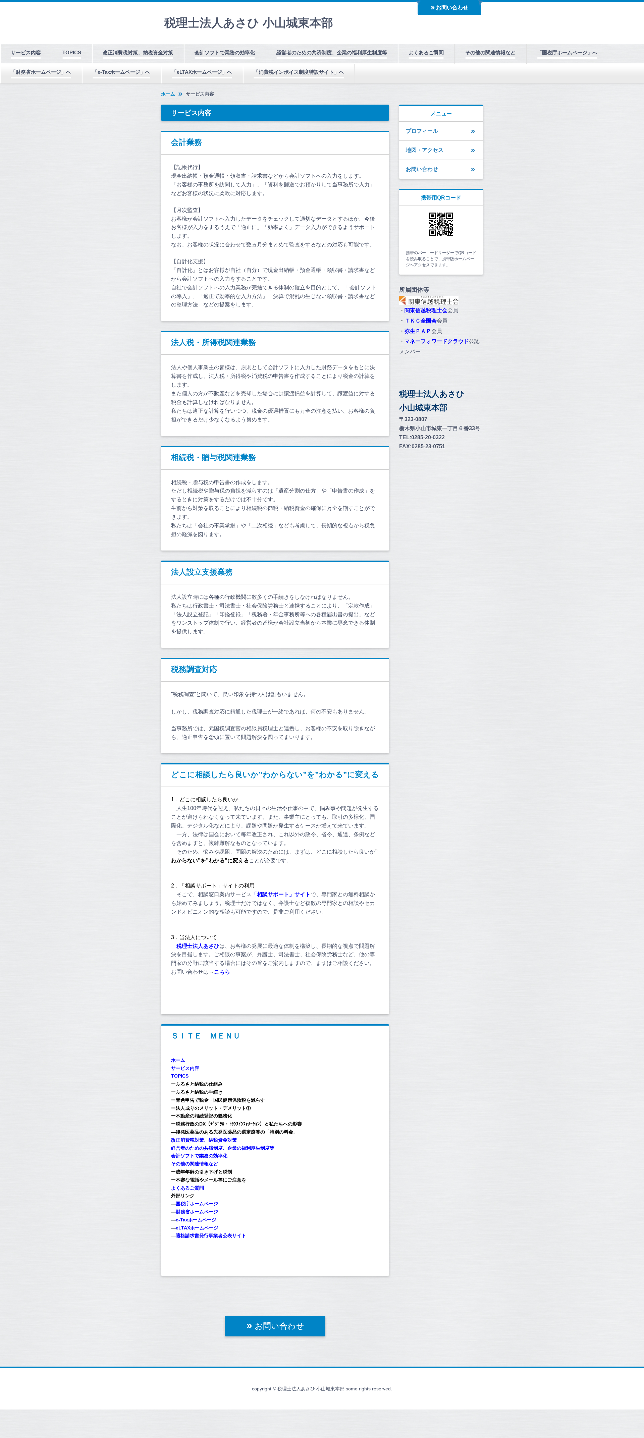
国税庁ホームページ (197, 1203)
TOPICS (71, 52)
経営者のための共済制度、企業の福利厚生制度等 (331, 52)
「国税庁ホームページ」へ (567, 52)
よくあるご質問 (426, 52)
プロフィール (422, 131)
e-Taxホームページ (196, 1219)
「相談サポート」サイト (281, 894)
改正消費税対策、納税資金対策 (138, 52)
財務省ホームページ (197, 1211)
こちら (222, 972)
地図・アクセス (424, 150)
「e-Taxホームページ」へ (121, 72)
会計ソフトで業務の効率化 (225, 52)
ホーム (168, 94)
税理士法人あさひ (197, 946)
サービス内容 (26, 52)
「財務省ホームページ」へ (41, 72)
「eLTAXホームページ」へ (202, 72)
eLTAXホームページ (197, 1227)
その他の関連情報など (490, 52)
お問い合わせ (452, 7)
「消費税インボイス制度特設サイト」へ (299, 72)
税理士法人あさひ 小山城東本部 (248, 22)
